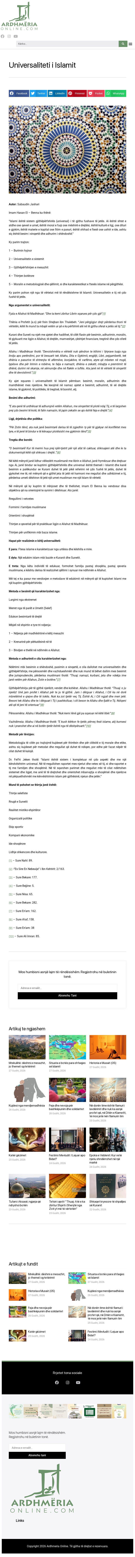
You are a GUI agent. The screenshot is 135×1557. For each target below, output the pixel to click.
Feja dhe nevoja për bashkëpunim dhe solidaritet (66, 1107)
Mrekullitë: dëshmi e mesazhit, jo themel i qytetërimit (27, 1064)
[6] (10, 902)
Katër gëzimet (17, 1155)
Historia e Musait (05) (102, 1063)
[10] (11, 936)
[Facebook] (2, 36)
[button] (130, 44)
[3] (10, 877)
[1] (10, 860)
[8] (10, 919)
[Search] (123, 44)
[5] (10, 894)
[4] (11, 885)
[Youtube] (15, 36)
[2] (10, 869)
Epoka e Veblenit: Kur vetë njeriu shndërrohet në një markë (105, 1159)
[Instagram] (9, 36)
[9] (10, 928)
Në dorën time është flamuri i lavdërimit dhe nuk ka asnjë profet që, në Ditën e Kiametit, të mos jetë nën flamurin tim (107, 1111)
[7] (10, 911)
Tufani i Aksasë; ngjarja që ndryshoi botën (25, 1203)
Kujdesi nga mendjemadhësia (27, 1105)
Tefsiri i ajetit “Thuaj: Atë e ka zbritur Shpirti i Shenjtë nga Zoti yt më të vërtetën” (67, 1205)
